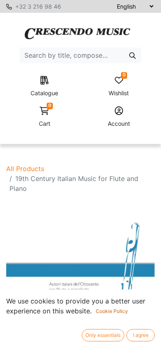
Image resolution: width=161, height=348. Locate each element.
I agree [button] (141, 335)
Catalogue (44, 92)
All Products (25, 169)
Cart (45, 117)
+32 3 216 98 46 (38, 6)
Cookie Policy (112, 311)
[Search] (132, 55)
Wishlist (119, 86)
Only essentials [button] (103, 335)
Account (119, 123)
